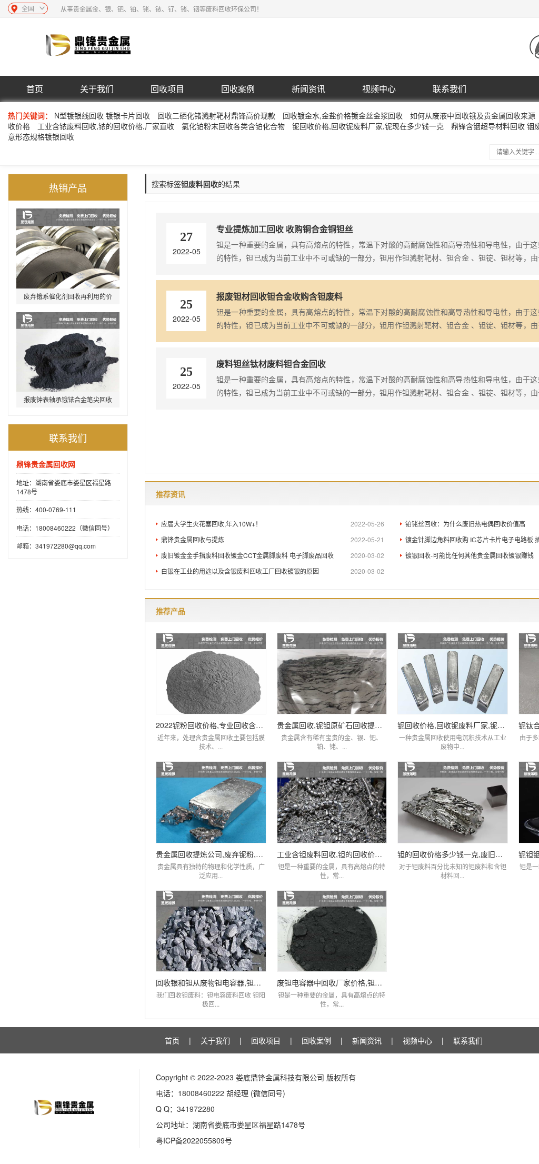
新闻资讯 (308, 89)
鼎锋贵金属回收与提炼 (272, 539)
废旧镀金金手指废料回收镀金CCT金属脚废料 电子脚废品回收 (272, 555)
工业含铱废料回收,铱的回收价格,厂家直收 (105, 126)
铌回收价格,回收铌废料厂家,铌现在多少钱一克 (368, 126)
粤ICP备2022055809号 (194, 1140)
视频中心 (379, 89)
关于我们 (97, 89)
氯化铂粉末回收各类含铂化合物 (233, 126)
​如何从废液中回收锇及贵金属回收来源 (472, 115)
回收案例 (238, 89)
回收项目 (167, 89)
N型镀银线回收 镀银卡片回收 (102, 115)
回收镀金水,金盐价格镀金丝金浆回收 (343, 115)
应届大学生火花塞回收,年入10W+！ (272, 523)
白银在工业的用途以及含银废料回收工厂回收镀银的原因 (272, 570)
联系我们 (449, 89)
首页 (34, 89)
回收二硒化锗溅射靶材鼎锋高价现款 (216, 115)
